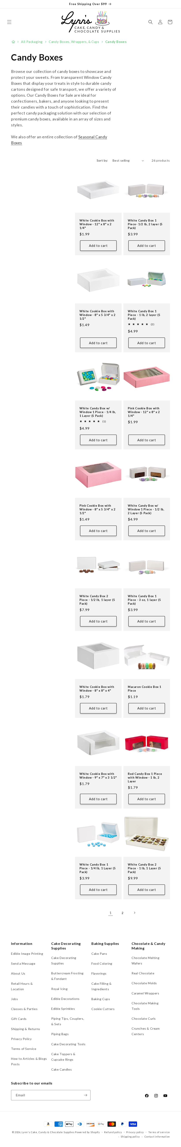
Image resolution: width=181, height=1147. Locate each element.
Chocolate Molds (144, 983)
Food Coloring (101, 963)
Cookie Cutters (103, 1009)
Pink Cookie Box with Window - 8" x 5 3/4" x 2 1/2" (97, 509)
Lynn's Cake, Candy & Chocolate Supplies (48, 1132)
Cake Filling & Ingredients (101, 986)
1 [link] (110, 913)
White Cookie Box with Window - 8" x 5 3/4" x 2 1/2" (97, 314)
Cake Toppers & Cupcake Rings (63, 1056)
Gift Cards (19, 1019)
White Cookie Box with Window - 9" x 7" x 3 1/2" (98, 775)
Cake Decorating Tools (68, 1044)
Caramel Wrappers (145, 993)
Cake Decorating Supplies (63, 960)
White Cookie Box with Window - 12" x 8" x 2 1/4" (96, 224)
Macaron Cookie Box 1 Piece (144, 688)
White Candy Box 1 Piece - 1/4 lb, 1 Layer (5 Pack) (97, 868)
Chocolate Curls (144, 1018)
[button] (9, 22)
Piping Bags (60, 1034)
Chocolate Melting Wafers (145, 960)
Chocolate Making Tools (145, 1005)
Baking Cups (100, 999)
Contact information (157, 1136)
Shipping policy (130, 1136)
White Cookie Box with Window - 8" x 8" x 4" (96, 688)
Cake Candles (61, 1069)
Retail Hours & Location (22, 986)
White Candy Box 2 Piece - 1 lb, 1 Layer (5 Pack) (144, 868)
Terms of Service (23, 1049)
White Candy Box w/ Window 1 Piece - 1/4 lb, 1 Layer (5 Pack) (97, 411)
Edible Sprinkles (63, 1008)
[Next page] (134, 913)
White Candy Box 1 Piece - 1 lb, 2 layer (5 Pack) (144, 314)
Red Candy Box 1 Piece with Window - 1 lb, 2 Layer (145, 777)
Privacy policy (135, 1132)
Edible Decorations (65, 999)
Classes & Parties (24, 1009)
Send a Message (23, 963)
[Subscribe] (85, 1095)
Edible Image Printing (27, 953)
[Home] (13, 42)
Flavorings (99, 973)
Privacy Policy (21, 1039)
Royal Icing (59, 989)
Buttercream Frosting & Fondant (67, 976)
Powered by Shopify (87, 1132)
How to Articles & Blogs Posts (29, 1061)
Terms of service (159, 1132)
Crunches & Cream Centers (146, 1031)
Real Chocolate (143, 973)
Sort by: (102, 160)
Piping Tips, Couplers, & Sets (67, 1021)
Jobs (14, 999)
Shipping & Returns (25, 1029)
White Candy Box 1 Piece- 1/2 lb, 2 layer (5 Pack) (145, 224)
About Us (18, 973)
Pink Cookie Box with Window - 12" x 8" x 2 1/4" (144, 411)
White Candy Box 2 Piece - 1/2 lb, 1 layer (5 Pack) (97, 599)
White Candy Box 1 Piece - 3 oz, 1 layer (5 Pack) (144, 599)
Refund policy (113, 1132)
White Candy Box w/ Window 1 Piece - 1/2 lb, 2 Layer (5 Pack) (146, 509)
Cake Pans (99, 953)
